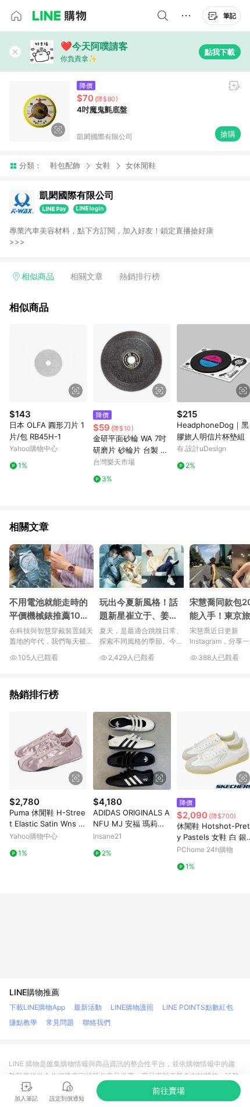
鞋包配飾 (65, 165)
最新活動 (88, 1007)
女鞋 (102, 165)
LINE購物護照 (131, 1007)
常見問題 (60, 1022)
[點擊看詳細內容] (48, 363)
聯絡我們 (96, 1022)
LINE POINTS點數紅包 (197, 1007)
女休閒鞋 (141, 165)
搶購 (227, 134)
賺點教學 (23, 1022)
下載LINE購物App (37, 1007)
